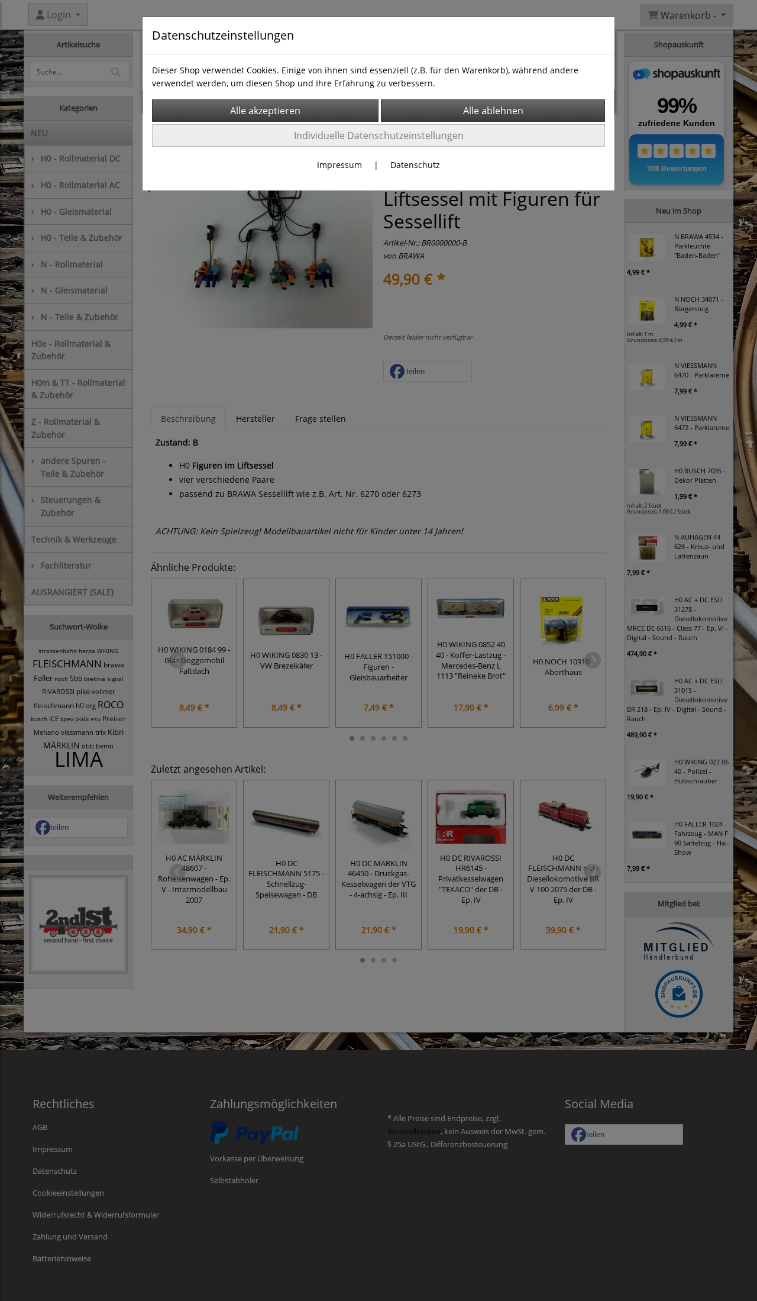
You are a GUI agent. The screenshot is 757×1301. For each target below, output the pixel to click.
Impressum (339, 164)
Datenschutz (415, 164)
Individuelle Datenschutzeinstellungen (379, 135)
